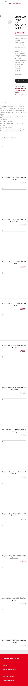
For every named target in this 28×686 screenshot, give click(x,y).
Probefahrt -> (14, 162)
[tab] (6, 102)
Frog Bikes (22, 95)
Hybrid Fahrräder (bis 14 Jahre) (20, 90)
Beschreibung (5, 102)
